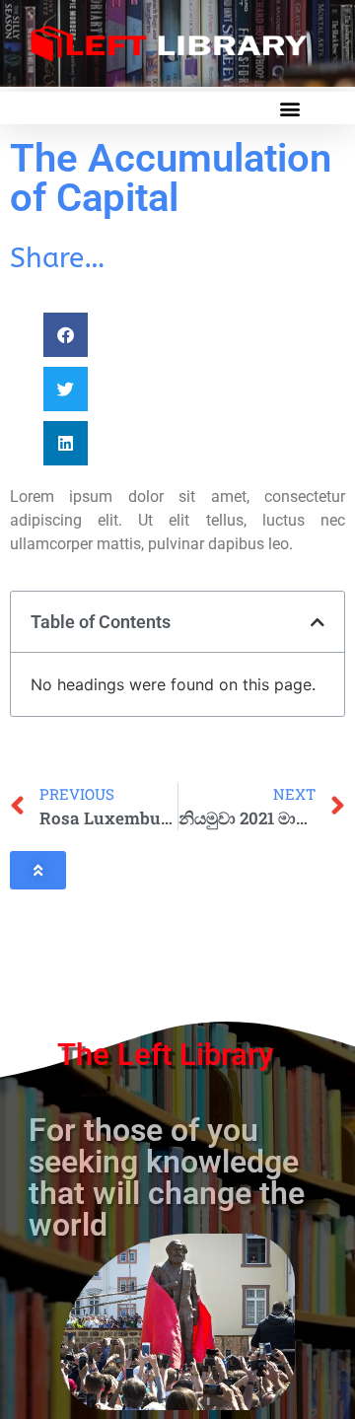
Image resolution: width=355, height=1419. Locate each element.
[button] (289, 108)
